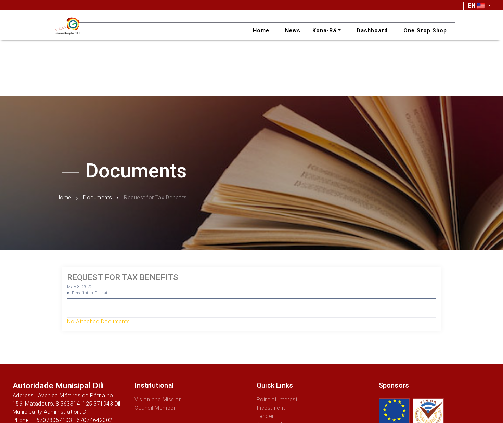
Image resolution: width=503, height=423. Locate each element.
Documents (97, 198)
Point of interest (277, 399)
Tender (265, 416)
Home (64, 198)
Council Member (155, 408)
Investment (271, 408)
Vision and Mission (158, 399)
